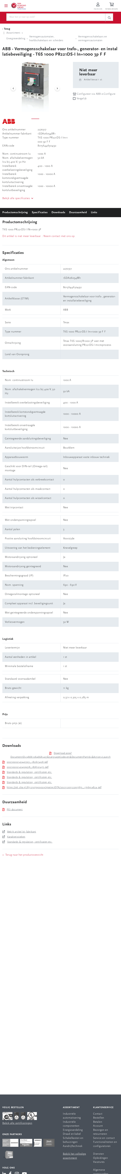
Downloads (58, 212)
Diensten (98, 1154)
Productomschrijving (15, 212)
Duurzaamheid (78, 212)
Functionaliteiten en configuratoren (105, 1144)
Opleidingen (100, 1158)
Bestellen (98, 1118)
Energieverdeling (73, 1130)
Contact (97, 1114)
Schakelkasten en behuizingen (73, 1140)
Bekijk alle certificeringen (17, 1123)
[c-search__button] (109, 17)
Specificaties (40, 212)
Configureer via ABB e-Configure (95, 94)
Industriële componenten (71, 1124)
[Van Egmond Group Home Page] (18, 5)
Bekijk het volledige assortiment (74, 1156)
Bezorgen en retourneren (100, 1132)
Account (98, 1126)
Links (94, 212)
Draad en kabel (72, 1134)
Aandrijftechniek (72, 1146)
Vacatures (99, 1162)
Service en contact (104, 1138)
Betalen (97, 1122)
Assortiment (71, 1107)
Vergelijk (82, 98)
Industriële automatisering (72, 1116)
